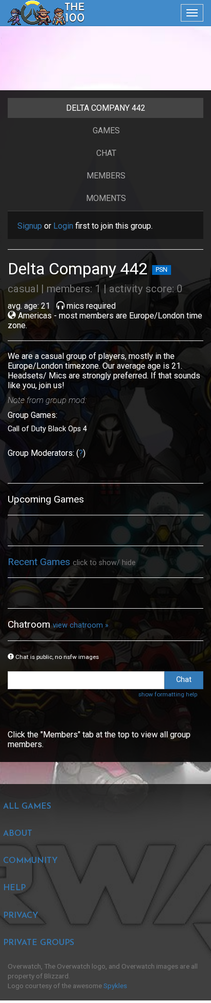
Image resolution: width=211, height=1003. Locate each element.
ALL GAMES (27, 807)
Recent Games (40, 562)
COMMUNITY (30, 861)
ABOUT (17, 834)
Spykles (115, 985)
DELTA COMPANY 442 (105, 108)
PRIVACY (20, 916)
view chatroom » (81, 625)
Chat (106, 153)
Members (106, 175)
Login (63, 226)
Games (106, 130)
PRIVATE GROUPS (38, 943)
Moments (106, 198)
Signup (29, 226)
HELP (14, 888)
